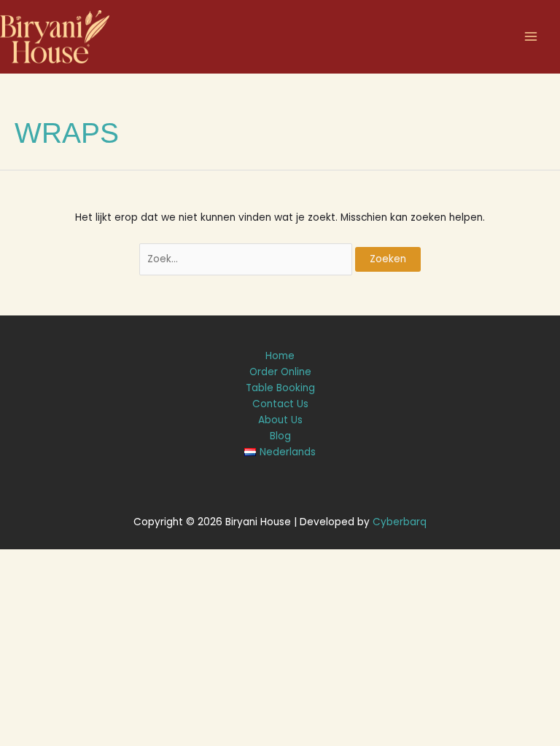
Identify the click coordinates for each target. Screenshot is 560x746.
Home (280, 356)
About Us (280, 420)
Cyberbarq (400, 522)
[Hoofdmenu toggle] (531, 37)
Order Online (280, 372)
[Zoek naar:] (247, 259)
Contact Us (280, 404)
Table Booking (280, 388)
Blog (280, 436)
